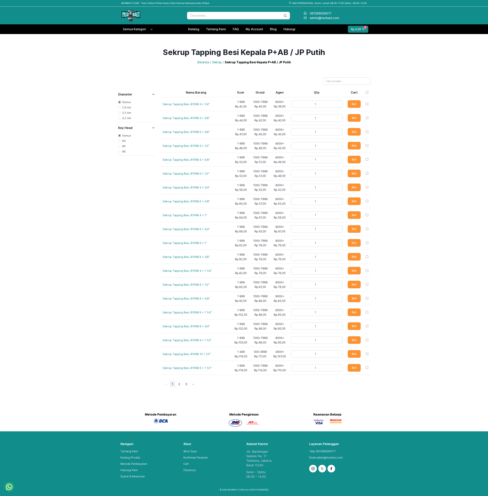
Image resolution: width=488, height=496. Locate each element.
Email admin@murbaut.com (326, 457)
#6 (124, 146)
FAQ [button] (236, 29)
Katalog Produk (130, 457)
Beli (354, 104)
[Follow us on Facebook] (331, 468)
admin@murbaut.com (324, 18)
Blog (273, 29)
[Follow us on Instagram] (313, 468)
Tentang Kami (129, 451)
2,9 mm (126, 107)
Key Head (125, 128)
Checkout (189, 470)
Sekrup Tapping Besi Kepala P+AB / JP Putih (258, 62)
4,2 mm (126, 118)
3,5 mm (126, 112)
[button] (358, 29)
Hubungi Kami (129, 470)
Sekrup (217, 62)
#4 (124, 140)
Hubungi (289, 29)
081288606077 (320, 13)
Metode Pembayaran (133, 463)
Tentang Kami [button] (216, 29)
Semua (126, 102)
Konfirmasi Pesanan (195, 457)
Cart (186, 463)
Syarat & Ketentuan (132, 476)
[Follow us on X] (322, 468)
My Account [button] (254, 29)
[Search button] (285, 15)
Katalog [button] (193, 29)
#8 (124, 151)
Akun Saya (190, 451)
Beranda (203, 62)
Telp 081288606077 (322, 451)
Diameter (125, 94)
